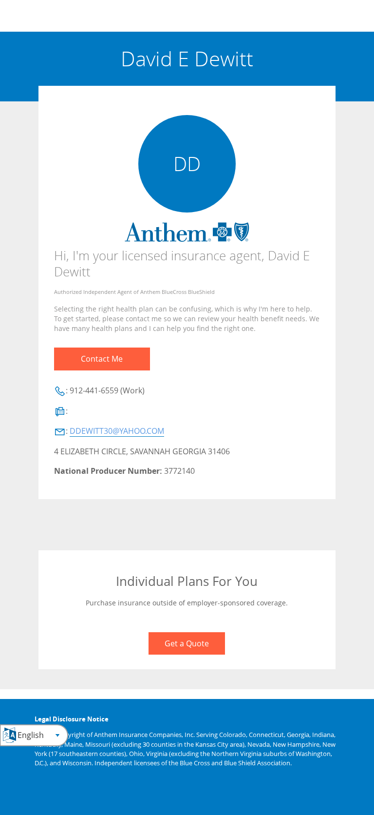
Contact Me (102, 358)
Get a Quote (187, 643)
